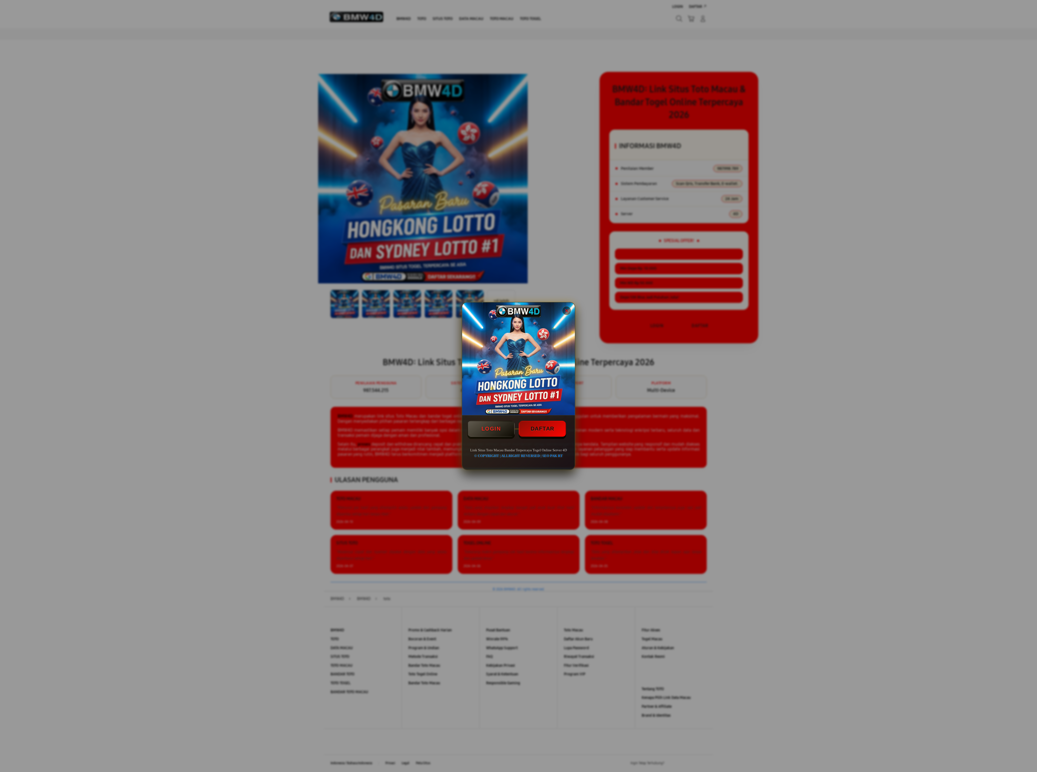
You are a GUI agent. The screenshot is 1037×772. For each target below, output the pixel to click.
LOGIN (491, 429)
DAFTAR (542, 429)
